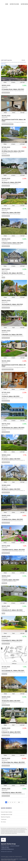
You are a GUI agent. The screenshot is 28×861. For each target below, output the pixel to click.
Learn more (3, 63)
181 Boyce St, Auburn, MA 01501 (11, 182)
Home (6, 4)
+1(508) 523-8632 (5, 847)
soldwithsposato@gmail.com (7, 849)
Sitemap (9, 859)
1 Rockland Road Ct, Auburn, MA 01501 (13, 549)
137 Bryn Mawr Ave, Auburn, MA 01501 (13, 762)
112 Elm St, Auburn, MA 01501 (10, 396)
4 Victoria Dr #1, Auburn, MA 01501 (12, 610)
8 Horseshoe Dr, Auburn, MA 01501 (12, 640)
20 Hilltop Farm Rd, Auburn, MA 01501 (13, 151)
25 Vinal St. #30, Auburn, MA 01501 (12, 273)
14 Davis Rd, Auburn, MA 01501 (11, 700)
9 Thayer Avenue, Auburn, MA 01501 (12, 242)
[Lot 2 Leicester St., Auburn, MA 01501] (14, 654)
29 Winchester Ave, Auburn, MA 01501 (13, 427)
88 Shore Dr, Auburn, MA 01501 (11, 489)
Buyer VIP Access (14, 4)
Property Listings (4, 859)
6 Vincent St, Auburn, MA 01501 (11, 732)
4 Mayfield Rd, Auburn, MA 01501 (11, 792)
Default (23, 60)
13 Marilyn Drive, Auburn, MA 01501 (12, 519)
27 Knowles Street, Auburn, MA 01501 (13, 89)
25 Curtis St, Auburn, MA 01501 (11, 458)
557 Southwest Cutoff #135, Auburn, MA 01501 (14, 365)
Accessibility (13, 859)
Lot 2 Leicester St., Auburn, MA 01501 (13, 670)
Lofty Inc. (7, 856)
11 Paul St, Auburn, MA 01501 (10, 579)
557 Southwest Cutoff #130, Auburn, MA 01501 (14, 120)
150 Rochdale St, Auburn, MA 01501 (12, 304)
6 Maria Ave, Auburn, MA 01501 (11, 212)
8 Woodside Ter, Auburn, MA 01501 (12, 334)
